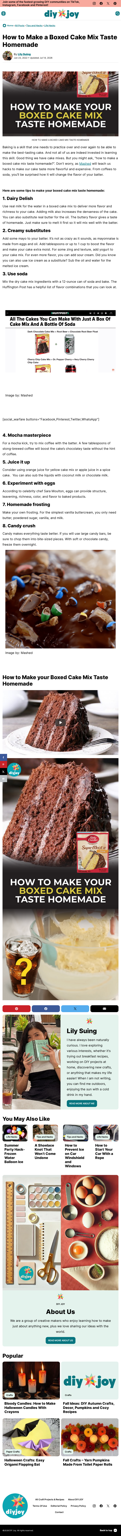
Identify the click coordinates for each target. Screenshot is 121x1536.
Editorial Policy (59, 1506)
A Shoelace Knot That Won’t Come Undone (45, 1151)
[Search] (117, 13)
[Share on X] (3, 771)
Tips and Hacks (34, 25)
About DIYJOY (75, 1499)
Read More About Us (60, 1340)
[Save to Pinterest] (3, 764)
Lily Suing (24, 54)
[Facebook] (101, 3)
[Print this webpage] (3, 778)
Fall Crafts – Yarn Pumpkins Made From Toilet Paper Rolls (87, 1462)
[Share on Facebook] (3, 757)
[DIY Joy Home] (61, 13)
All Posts (19, 25)
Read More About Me (82, 1103)
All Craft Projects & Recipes (49, 1499)
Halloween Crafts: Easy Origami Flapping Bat (24, 1462)
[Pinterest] (115, 3)
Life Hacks (49, 25)
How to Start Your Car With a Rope (104, 1151)
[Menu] (3, 13)
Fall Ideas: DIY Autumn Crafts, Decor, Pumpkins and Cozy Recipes (88, 1407)
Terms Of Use (40, 1506)
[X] (108, 3)
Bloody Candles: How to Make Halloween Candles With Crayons (29, 1407)
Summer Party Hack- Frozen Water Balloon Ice (14, 1153)
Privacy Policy (78, 1506)
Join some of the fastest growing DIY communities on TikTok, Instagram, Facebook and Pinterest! (41, 3)
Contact (59, 1512)
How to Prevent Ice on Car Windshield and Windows (74, 1155)
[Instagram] (94, 3)
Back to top (106, 1530)
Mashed (85, 163)
